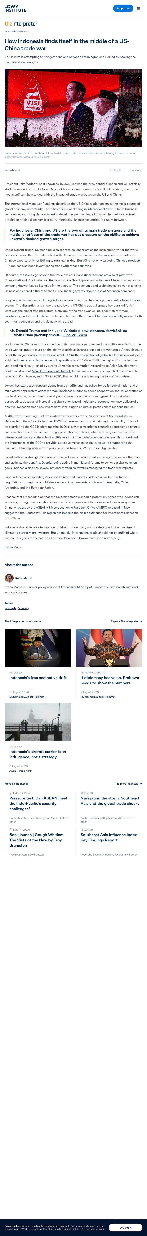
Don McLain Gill (54, 818)
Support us (123, 8)
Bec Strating (36, 818)
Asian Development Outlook (51, 371)
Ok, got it (125, 1227)
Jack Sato (120, 854)
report (21, 507)
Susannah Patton (103, 854)
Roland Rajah (102, 818)
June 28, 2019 (75, 335)
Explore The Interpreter (124, 621)
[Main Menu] (138, 8)
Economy (23, 608)
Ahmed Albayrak (120, 818)
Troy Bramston (18, 854)
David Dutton (36, 854)
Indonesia (10, 31)
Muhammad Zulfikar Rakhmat (26, 696)
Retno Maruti (12, 170)
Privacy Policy (97, 1229)
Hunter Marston (18, 818)
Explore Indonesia (127, 783)
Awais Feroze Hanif (20, 770)
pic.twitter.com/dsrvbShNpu (102, 331)
